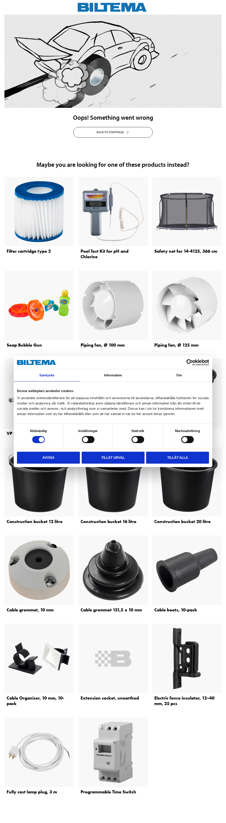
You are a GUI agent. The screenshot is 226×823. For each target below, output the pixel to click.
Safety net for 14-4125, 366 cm (185, 251)
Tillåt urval (113, 457)
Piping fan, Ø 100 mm (103, 345)
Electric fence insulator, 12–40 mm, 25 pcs (184, 700)
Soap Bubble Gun (24, 345)
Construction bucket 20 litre (182, 521)
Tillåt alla (177, 457)
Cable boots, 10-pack (175, 610)
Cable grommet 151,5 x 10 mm (111, 610)
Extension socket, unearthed (110, 698)
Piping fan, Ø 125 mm (176, 345)
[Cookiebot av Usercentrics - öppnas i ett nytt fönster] (189, 362)
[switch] (88, 439)
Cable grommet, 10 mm (30, 610)
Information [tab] (113, 375)
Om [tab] (179, 375)
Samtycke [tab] (47, 375)
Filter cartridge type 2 (29, 251)
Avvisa (48, 457)
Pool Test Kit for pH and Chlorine (104, 254)
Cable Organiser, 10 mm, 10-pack (35, 700)
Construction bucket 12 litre (34, 521)
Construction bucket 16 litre (108, 521)
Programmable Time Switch (108, 792)
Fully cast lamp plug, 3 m (32, 792)
